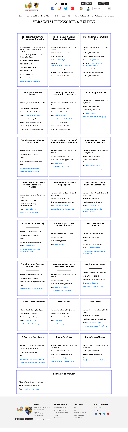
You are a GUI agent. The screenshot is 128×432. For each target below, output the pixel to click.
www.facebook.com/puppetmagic (93, 286)
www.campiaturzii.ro (92, 205)
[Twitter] (104, 414)
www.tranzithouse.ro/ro (93, 322)
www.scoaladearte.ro (61, 205)
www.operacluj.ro (60, 60)
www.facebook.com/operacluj (60, 65)
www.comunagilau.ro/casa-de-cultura (31, 288)
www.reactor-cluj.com (61, 287)
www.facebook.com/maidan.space (30, 324)
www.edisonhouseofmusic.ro (31, 389)
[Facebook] (96, 414)
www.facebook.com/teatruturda (29, 171)
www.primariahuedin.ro (93, 248)
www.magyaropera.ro (92, 60)
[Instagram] (100, 414)
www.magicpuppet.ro (92, 283)
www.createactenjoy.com (62, 358)
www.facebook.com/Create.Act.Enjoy (62, 361)
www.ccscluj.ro (59, 163)
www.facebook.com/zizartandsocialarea (32, 363)
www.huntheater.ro (60, 115)
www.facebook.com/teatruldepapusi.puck (95, 117)
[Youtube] (108, 414)
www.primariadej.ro (29, 245)
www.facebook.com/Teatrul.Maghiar (62, 119)
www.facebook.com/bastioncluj (29, 212)
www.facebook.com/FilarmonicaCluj (31, 81)
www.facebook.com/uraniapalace (61, 324)
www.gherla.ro (59, 244)
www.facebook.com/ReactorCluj (61, 291)
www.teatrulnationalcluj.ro (31, 115)
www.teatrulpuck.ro (92, 113)
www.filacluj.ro (27, 78)
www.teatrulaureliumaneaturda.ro (30, 168)
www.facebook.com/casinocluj (92, 169)
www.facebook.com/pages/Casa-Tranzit (95, 326)
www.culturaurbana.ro (93, 165)
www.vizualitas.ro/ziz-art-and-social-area (32, 359)
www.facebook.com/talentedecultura (62, 209)
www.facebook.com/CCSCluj (60, 167)
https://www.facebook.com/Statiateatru (95, 360)
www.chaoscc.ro (60, 320)
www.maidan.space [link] (29, 320)
